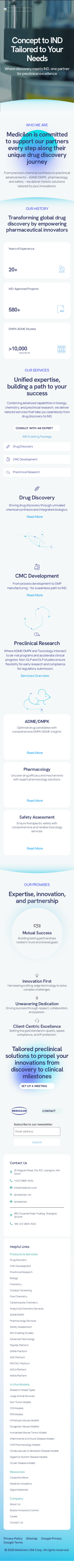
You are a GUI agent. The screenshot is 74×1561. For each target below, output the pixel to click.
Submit (37, 1142)
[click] (67, 14)
